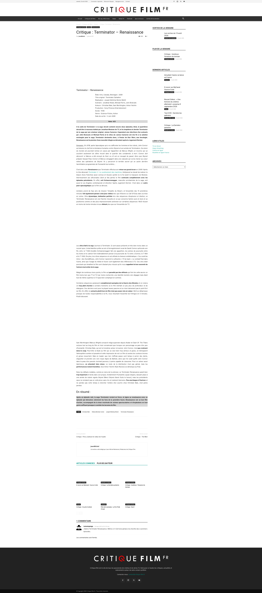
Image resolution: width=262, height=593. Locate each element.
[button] (183, 19)
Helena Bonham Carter (98, 412)
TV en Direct (156, 146)
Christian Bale (86, 412)
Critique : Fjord (129, 507)
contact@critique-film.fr (137, 574)
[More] (97, 41)
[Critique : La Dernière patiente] (112, 475)
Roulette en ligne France (160, 152)
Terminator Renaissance (127, 412)
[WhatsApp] (92, 41)
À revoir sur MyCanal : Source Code (87, 485)
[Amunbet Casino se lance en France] (157, 81)
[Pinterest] (88, 41)
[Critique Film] (131, 9)
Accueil (80, 19)
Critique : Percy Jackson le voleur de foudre (91, 437)
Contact (128, 1)
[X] (180, 1)
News (114, 19)
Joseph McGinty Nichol (112, 412)
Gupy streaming (157, 148)
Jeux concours (139, 19)
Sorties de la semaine (152, 19)
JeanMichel (82, 36)
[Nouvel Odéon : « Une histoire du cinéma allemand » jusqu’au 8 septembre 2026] (157, 105)
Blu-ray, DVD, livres (104, 19)
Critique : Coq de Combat (84, 507)
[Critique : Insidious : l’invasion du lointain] (136, 475)
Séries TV (121, 19)
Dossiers (167, 80)
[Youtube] (184, 1)
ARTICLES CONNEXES (85, 463)
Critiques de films (90, 19)
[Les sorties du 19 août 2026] (157, 39)
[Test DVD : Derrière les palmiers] (157, 119)
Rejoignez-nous (120, 1)
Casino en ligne (157, 150)
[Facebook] (174, 1)
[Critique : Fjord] (136, 497)
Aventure (103, 504)
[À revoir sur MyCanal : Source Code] (87, 475)
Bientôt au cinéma (106, 482)
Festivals (129, 19)
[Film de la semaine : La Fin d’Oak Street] (112, 497)
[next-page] (81, 513)
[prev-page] (77, 513)
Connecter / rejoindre (96, 1)
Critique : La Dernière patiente (110, 485)
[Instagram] (177, 1)
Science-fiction (95, 27)
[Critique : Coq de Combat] (87, 497)
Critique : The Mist (141, 437)
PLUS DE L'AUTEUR (104, 463)
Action (96, 24)
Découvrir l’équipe (109, 1)
